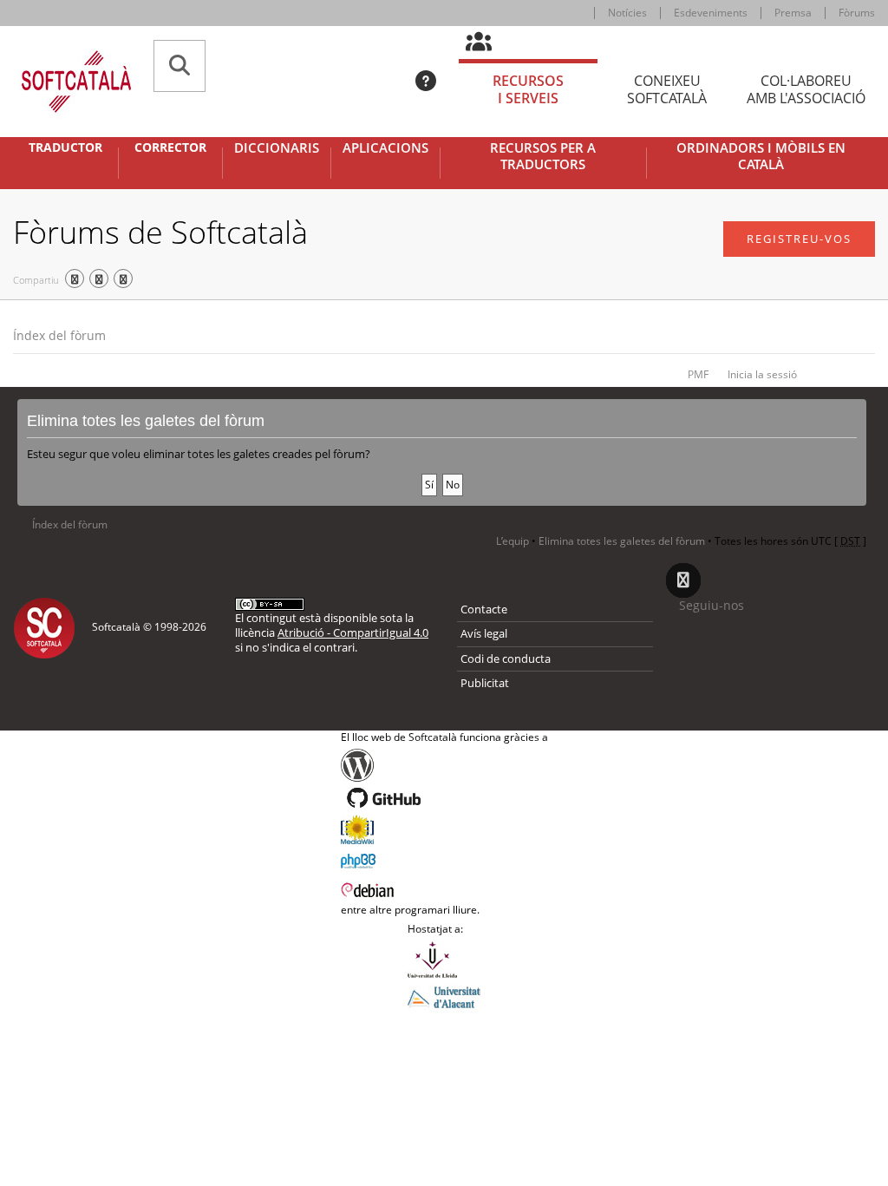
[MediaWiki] (444, 829)
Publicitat (484, 683)
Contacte (483, 609)
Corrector (170, 147)
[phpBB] (444, 859)
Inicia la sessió (762, 374)
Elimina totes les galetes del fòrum (622, 541)
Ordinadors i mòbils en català (761, 157)
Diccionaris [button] (276, 148)
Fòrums (857, 12)
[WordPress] (444, 765)
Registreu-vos (799, 238)
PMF (698, 374)
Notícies (627, 12)
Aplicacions (385, 148)
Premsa (793, 12)
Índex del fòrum (59, 335)
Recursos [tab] (528, 89)
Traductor (65, 147)
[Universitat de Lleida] (444, 959)
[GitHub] (444, 798)
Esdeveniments (711, 12)
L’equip (512, 541)
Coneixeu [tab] (667, 89)
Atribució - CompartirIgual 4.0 (353, 632)
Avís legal (483, 633)
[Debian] (444, 888)
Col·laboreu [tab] (806, 89)
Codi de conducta (505, 658)
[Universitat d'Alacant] (444, 996)
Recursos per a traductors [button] (543, 157)
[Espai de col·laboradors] (489, 42)
